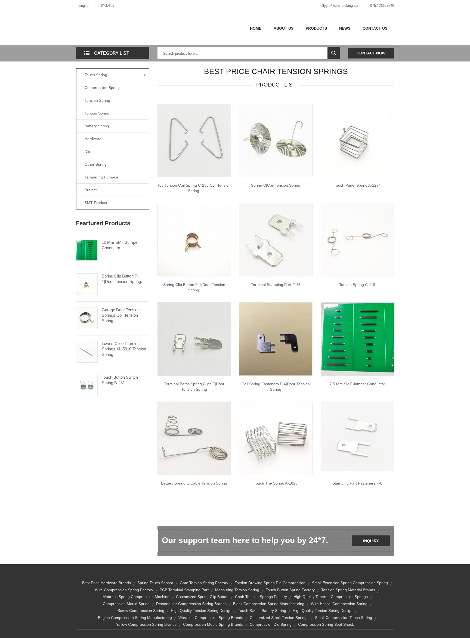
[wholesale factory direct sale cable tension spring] (194, 438)
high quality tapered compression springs (330, 596)
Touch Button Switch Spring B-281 (120, 380)
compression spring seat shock (326, 624)
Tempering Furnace (101, 177)
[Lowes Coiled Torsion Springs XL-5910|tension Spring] (86, 351)
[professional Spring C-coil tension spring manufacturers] (194, 140)
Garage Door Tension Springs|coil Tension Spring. (121, 315)
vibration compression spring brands (210, 617)
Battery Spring (97, 126)
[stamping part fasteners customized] (357, 436)
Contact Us (375, 28)
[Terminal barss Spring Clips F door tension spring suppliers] (194, 239)
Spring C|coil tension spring (275, 185)
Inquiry (371, 541)
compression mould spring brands (213, 624)
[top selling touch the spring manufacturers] (275, 438)
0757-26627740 (382, 6)
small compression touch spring (343, 617)
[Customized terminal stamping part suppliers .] (275, 239)
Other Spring (96, 164)
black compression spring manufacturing (268, 604)
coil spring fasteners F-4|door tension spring (276, 387)
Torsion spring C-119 (357, 284)
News (344, 28)
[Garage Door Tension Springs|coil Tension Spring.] (86, 317)
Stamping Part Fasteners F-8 (357, 483)
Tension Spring (97, 100)
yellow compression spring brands (146, 624)
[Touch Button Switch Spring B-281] (86, 385)
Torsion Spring (97, 113)
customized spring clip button (202, 596)
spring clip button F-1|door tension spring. (194, 287)
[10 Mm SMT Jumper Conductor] (86, 250)
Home (255, 28)
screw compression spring (141, 610)
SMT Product (96, 203)
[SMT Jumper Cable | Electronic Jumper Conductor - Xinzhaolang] (357, 339)
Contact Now (371, 53)
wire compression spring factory (124, 590)
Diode (90, 151)
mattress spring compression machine (136, 596)
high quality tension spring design (201, 610)
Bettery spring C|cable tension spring (194, 483)
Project (91, 190)
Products (316, 28)
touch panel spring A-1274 (357, 185)
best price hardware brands (106, 583)
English (84, 6)
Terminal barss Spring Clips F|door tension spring (194, 387)
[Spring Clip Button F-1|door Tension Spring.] (86, 284)
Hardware (93, 139)
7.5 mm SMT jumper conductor (357, 384)
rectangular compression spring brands (191, 604)
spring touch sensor (155, 583)
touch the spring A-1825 (276, 483)
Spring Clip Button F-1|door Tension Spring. (122, 279)
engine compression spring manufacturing (135, 617)
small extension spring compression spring (350, 583)
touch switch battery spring (262, 610)
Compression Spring (102, 87)
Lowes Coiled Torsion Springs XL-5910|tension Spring (124, 349)
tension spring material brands (348, 590)
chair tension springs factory (261, 596)
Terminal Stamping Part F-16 (276, 284)
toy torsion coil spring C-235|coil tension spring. (194, 188)
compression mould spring (126, 604)
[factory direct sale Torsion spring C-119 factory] (357, 239)
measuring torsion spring (237, 590)
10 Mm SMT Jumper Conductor (120, 245)
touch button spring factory (290, 590)
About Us (283, 28)
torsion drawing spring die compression (270, 583)
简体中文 (108, 6)
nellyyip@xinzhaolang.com (340, 6)
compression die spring (271, 624)
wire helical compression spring (339, 604)
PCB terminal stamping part (184, 590)
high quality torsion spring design (322, 610)
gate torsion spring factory (204, 583)
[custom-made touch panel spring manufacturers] (357, 140)
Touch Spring (115, 75)
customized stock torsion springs (279, 617)
